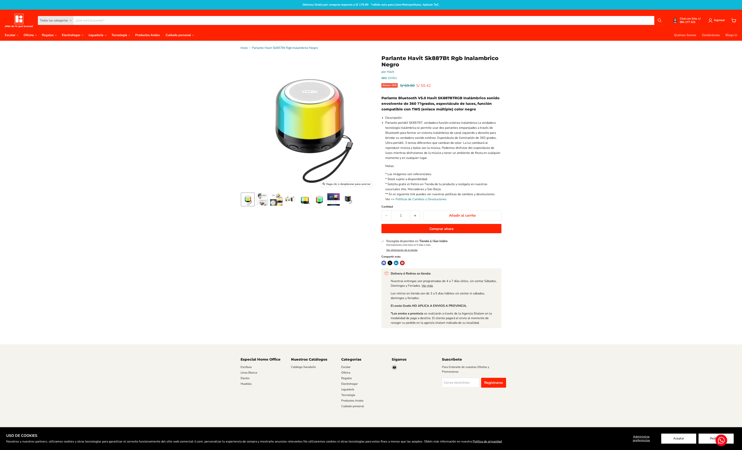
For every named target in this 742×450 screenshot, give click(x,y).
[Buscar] (659, 20)
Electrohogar (71, 35)
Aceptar (678, 438)
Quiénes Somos (685, 35)
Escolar (10, 35)
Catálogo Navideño (303, 367)
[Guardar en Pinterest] (402, 263)
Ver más (427, 286)
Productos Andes (147, 35)
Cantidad (387, 206)
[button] (717, 20)
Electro (245, 378)
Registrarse (493, 382)
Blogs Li (731, 35)
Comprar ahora (441, 228)
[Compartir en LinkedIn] (396, 263)
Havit (390, 72)
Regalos (48, 35)
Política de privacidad (487, 441)
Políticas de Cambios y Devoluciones (421, 199)
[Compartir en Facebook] (383, 263)
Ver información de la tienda (401, 250)
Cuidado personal (179, 35)
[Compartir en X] (390, 263)
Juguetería (96, 35)
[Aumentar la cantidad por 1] (415, 215)
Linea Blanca (249, 373)
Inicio (244, 48)
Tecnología (119, 35)
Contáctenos (711, 35)
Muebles (246, 384)
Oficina (29, 35)
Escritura (246, 367)
